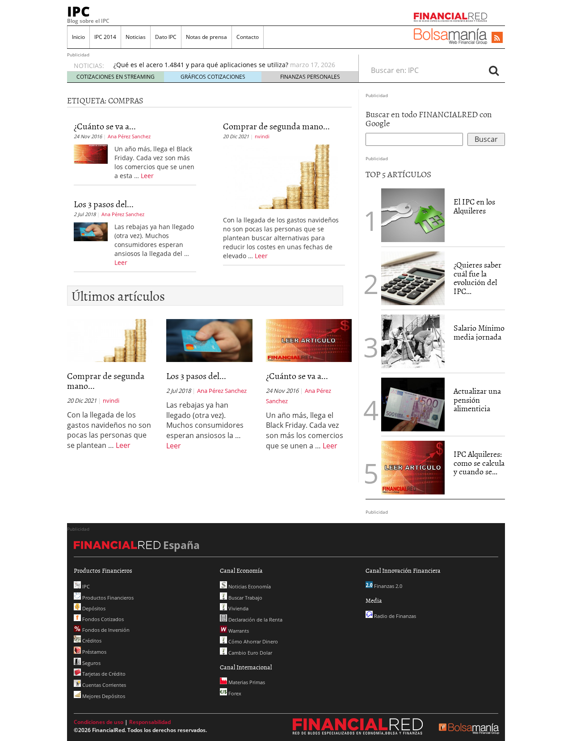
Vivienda (237, 608)
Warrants (238, 630)
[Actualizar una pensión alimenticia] (413, 404)
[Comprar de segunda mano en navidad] (281, 176)
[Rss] (497, 38)
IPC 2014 (105, 37)
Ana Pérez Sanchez (129, 136)
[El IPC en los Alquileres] (413, 215)
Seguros (91, 663)
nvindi (262, 136)
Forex (234, 693)
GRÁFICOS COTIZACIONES (213, 77)
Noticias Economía (249, 586)
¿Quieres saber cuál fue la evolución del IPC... (477, 278)
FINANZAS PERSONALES (310, 77)
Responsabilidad (150, 722)
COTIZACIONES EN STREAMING (115, 77)
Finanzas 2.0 (387, 586)
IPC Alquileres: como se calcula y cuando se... (479, 463)
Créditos (91, 640)
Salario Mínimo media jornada (479, 332)
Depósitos (93, 608)
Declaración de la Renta (254, 619)
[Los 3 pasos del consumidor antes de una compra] (91, 231)
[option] (227, 65)
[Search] (493, 70)
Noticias (136, 37)
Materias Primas (246, 682)
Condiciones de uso (98, 722)
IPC (78, 11)
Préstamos (93, 651)
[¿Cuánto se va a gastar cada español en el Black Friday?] (91, 153)
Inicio (78, 37)
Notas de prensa (206, 37)
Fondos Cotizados (102, 619)
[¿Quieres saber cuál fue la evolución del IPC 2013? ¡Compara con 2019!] (413, 278)
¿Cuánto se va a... (105, 125)
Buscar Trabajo (244, 597)
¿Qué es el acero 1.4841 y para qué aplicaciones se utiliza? (201, 64)
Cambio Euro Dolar (249, 652)
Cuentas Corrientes (103, 684)
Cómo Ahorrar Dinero (252, 641)
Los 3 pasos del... (104, 203)
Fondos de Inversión (105, 629)
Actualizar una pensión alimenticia (477, 400)
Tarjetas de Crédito (103, 673)
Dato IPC (166, 37)
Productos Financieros (107, 597)
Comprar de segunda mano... (276, 125)
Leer (147, 175)
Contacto (247, 37)
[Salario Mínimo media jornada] (413, 340)
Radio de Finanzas (394, 616)
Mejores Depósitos (103, 696)
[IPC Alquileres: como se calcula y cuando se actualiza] (413, 467)
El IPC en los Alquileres (474, 206)
